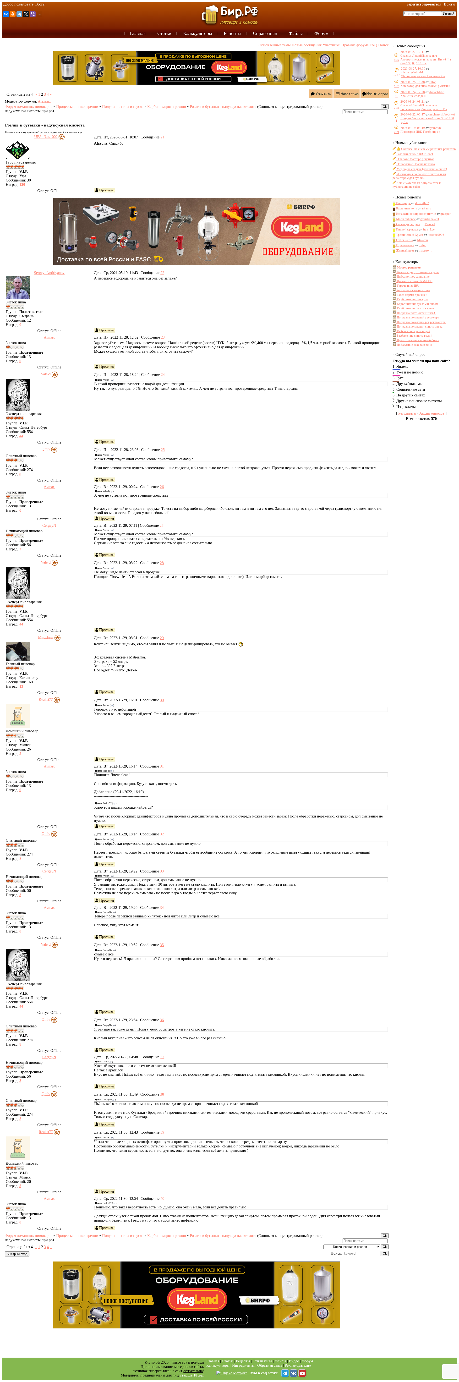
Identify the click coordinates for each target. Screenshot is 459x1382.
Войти (449, 4)
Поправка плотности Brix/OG (416, 313)
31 (162, 766)
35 (162, 945)
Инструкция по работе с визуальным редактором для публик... (419, 176)
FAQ (373, 45)
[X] (26, 14)
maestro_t (425, 250)
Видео (294, 1361)
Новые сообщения (307, 45)
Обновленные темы (274, 45)
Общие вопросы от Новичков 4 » (423, 76)
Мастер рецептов (408, 267)
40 (162, 1198)
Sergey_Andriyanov (49, 273)
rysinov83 (436, 128)
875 (396, 60)
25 (163, 450)
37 (162, 1057)
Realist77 (46, 699)
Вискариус (403, 203)
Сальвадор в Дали (407, 224)
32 (162, 834)
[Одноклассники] (13, 14)
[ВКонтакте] (6, 14)
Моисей (430, 224)
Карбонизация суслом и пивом (417, 304)
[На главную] (229, 15)
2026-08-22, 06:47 (412, 114)
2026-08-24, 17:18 (412, 92)
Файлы (280, 1361)
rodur (422, 245)
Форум (307, 1361)
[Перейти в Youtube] (302, 1373)
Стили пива (262, 1361)
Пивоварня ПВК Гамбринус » (420, 131)
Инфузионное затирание (413, 276)
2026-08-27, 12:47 (412, 52)
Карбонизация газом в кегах (415, 308)
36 (162, 1020)
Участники (331, 45)
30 (162, 700)
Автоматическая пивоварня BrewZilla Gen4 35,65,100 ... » (425, 61)
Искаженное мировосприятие (415, 213)
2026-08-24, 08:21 (412, 101)
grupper (445, 213)
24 (163, 375)
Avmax (49, 337)
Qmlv (46, 449)
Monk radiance (405, 219)
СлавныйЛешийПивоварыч (418, 55)
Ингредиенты (243, 1365)
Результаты (407, 413)
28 (162, 563)
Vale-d (46, 374)
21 (162, 137)
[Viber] (33, 14)
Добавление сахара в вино (414, 344)
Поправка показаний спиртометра (419, 326)
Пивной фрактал (406, 229)
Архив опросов (431, 413)
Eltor (432, 82)
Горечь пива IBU (407, 285)
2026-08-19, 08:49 (412, 128)
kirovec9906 (436, 234)
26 (162, 487)
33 (162, 871)
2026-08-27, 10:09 (413, 68)
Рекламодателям (298, 1365)
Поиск (383, 45)
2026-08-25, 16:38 (412, 82)
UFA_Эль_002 (46, 137)
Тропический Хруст (409, 234)
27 (162, 525)
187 (396, 86)
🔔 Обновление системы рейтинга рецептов (426, 149)
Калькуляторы (218, 1365)
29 (162, 638)
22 (162, 273)
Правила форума (355, 45)
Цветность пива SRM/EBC (414, 281)
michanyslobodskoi (413, 72)
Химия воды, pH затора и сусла (417, 272)
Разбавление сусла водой (413, 331)
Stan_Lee (428, 229)
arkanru (426, 208)
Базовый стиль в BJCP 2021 (414, 154)
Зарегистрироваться (424, 4)
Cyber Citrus (404, 240)
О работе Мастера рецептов (415, 159)
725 (396, 108)
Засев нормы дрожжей (411, 294)
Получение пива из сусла (122, 106)
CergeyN (49, 525)
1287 (396, 75)
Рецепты (243, 1361)
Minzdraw (46, 637)
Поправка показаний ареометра (417, 317)
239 (396, 132)
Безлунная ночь (406, 208)
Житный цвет (404, 250)
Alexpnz (44, 101)
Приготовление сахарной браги (417, 340)
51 (396, 96)
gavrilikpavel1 (429, 219)
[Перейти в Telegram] (285, 1373)
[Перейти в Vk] (293, 1373)
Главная (212, 1361)
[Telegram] (19, 14)
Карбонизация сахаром (412, 299)
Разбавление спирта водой (414, 335)
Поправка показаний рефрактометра (421, 322)
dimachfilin (436, 92)
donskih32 (422, 203)
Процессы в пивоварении (77, 106)
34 (162, 907)
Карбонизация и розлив (166, 106)
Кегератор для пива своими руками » (425, 86)
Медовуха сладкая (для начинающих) (421, 169)
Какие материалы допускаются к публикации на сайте (417, 184)
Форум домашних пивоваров (28, 106)
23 (163, 337)
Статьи (227, 1361)
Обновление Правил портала (415, 164)
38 (162, 1094)
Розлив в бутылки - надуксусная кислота (223, 106)
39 (162, 1132)
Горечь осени (404, 245)
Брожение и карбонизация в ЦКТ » (423, 109)
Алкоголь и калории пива (413, 290)
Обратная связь (269, 1365)
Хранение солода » (413, 96)
